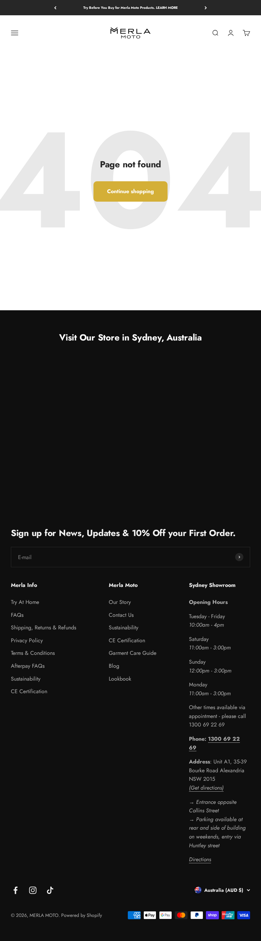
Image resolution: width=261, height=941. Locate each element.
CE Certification (29, 691)
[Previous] (55, 8)
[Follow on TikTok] (50, 890)
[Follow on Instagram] (32, 890)
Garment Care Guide (132, 653)
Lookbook (120, 679)
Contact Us (121, 615)
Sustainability (25, 679)
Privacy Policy (27, 640)
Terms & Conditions (33, 653)
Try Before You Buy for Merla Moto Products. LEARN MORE (130, 7)
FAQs (17, 615)
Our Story (120, 602)
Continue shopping (130, 191)
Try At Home (25, 602)
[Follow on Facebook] (15, 890)
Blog (114, 666)
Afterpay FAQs (28, 666)
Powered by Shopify (81, 915)
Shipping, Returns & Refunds (43, 627)
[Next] (206, 8)
